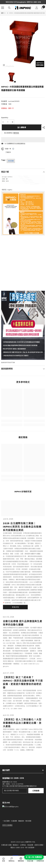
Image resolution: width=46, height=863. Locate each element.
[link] (11, 421)
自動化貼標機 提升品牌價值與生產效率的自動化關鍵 (22, 623)
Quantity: (4, 118)
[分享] (43, 127)
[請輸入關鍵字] (9, 7)
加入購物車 (21, 127)
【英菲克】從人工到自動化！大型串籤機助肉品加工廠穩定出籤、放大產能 (22, 723)
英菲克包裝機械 (7, 825)
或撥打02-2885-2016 (34, 2)
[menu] (2, 7)
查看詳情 (15, 607)
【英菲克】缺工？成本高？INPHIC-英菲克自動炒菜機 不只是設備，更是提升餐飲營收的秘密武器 (23, 682)
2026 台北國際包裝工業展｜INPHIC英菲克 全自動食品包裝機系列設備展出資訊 (22, 527)
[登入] (36, 7)
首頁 (2, 13)
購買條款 (16, 133)
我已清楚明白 (8, 133)
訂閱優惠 (36, 790)
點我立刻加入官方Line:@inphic (16, 2)
